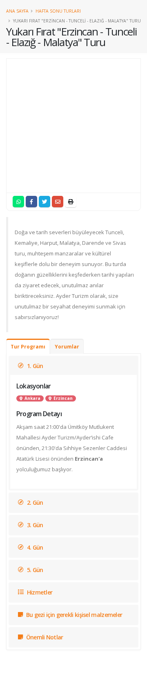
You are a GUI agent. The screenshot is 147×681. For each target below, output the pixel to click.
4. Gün (34, 547)
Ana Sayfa (17, 11)
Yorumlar (67, 346)
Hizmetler (38, 592)
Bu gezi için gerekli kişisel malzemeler (73, 615)
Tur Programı (28, 346)
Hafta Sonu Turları (58, 11)
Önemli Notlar (43, 637)
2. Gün (34, 502)
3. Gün (34, 525)
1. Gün (34, 366)
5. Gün (34, 570)
